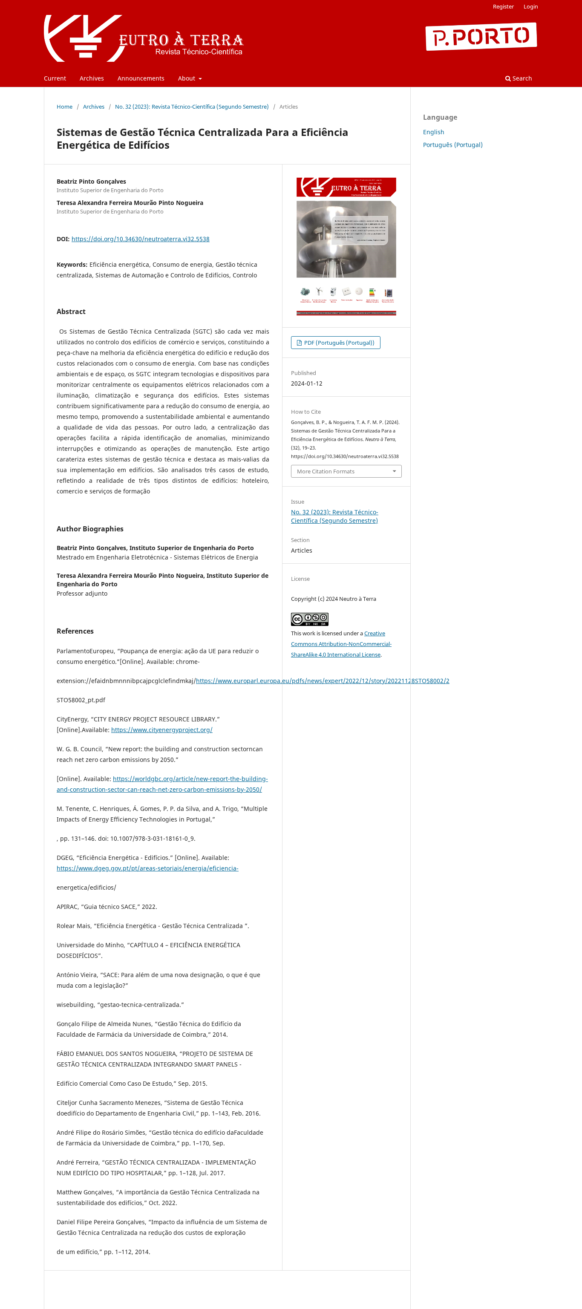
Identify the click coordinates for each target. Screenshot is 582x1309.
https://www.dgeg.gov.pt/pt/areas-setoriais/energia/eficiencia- (148, 868)
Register (503, 6)
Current (55, 78)
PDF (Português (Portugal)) (339, 342)
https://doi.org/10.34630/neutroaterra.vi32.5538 (141, 239)
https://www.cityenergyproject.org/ (162, 730)
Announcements (141, 78)
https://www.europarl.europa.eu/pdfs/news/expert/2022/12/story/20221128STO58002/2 (322, 681)
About (187, 78)
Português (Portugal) (453, 145)
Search (521, 78)
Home (64, 106)
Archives (92, 78)
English (433, 132)
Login (531, 6)
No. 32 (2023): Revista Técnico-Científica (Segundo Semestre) (192, 106)
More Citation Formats (325, 471)
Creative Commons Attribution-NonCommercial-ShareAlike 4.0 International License (341, 643)
